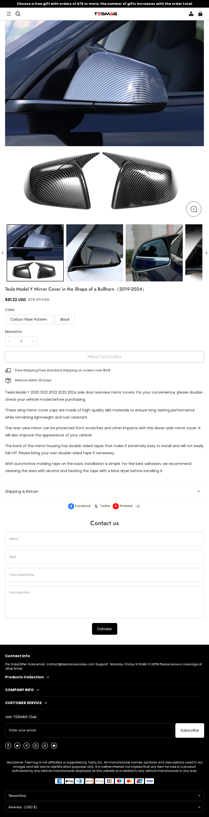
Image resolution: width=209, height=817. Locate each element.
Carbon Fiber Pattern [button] (28, 319)
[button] (8, 13)
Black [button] (65, 319)
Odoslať (104, 628)
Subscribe (189, 730)
